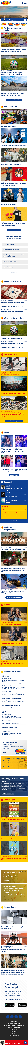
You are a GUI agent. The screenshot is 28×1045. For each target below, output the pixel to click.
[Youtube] (16, 1017)
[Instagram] (12, 1017)
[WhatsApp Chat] (25, 20)
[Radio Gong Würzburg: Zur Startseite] (6, 3)
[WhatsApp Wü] (20, 1017)
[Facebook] (7, 1017)
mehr (24, 676)
